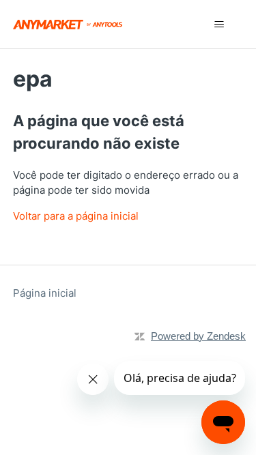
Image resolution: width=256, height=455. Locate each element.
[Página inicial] (67, 24)
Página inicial (44, 293)
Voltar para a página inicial (76, 215)
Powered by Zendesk (198, 336)
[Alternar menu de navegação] (219, 24)
